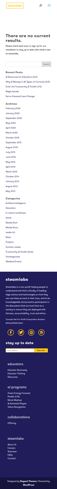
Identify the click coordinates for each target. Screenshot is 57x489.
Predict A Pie (14, 396)
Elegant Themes (28, 481)
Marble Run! (11, 222)
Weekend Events (13, 261)
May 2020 (11, 123)
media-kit (10, 232)
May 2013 (10, 191)
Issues (8, 218)
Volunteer (12, 451)
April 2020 (11, 128)
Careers (11, 448)
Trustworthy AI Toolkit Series (19, 252)
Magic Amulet (12, 91)
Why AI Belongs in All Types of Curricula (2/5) (28, 82)
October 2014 (12, 176)
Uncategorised (13, 256)
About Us (12, 444)
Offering (12, 423)
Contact (12, 458)
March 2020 (12, 132)
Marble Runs (12, 227)
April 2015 (10, 167)
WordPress (28, 485)
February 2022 (13, 108)
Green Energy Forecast (19, 393)
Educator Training (16, 373)
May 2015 (10, 162)
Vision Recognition (17, 407)
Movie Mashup (15, 400)
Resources (13, 377)
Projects (10, 242)
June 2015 (11, 157)
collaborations (19, 417)
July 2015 (10, 152)
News (8, 237)
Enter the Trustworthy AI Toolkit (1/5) (24, 86)
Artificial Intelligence (16, 203)
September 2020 (14, 118)
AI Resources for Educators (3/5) (21, 77)
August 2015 (12, 147)
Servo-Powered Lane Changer (20, 96)
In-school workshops (16, 213)
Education (11, 208)
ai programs (17, 387)
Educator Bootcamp (17, 370)
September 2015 (13, 142)
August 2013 (12, 186)
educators (15, 364)
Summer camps (13, 247)
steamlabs (16, 438)
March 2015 (11, 171)
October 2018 (12, 137)
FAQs (10, 455)
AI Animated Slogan (17, 403)
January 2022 (13, 113)
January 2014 (12, 181)
